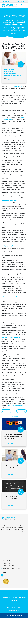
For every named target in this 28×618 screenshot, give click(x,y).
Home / (14, 12)
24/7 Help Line (6, 1)
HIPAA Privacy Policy (14, 610)
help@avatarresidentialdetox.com (11, 568)
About (5, 594)
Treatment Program (8, 79)
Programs (12, 594)
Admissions (17, 597)
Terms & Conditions (10, 607)
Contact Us (14, 600)
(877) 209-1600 (21, 1)
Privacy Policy (19, 607)
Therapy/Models (7, 597)
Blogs (24, 597)
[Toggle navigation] (25, 5)
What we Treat (20, 594)
